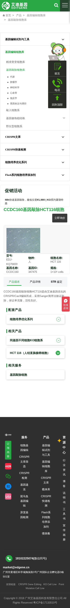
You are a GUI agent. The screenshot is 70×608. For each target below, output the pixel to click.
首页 (7, 15)
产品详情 (35, 281)
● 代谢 (10, 76)
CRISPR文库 (13, 136)
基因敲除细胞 (18, 374)
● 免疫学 (11, 98)
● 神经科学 (12, 87)
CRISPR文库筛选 (24, 461)
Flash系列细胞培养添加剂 (20, 174)
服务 (24, 437)
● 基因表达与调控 (16, 103)
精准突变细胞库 (15, 61)
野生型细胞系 (13, 126)
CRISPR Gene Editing (29, 584)
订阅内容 (8, 450)
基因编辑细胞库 (36, 15)
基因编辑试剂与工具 (17, 39)
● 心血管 (11, 92)
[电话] (57, 83)
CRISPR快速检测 (15, 149)
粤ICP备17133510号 (45, 602)
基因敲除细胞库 (17, 19)
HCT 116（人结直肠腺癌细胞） (30, 352)
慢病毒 (46, 533)
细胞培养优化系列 (16, 162)
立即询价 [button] (59, 217)
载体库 (46, 489)
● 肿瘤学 (11, 82)
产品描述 (14, 281)
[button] (57, 353)
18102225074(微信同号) (30, 558)
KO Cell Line (50, 584)
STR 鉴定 (56, 281)
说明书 (64, 497)
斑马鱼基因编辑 (24, 501)
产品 (19, 15)
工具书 (64, 514)
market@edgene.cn (16, 567)
